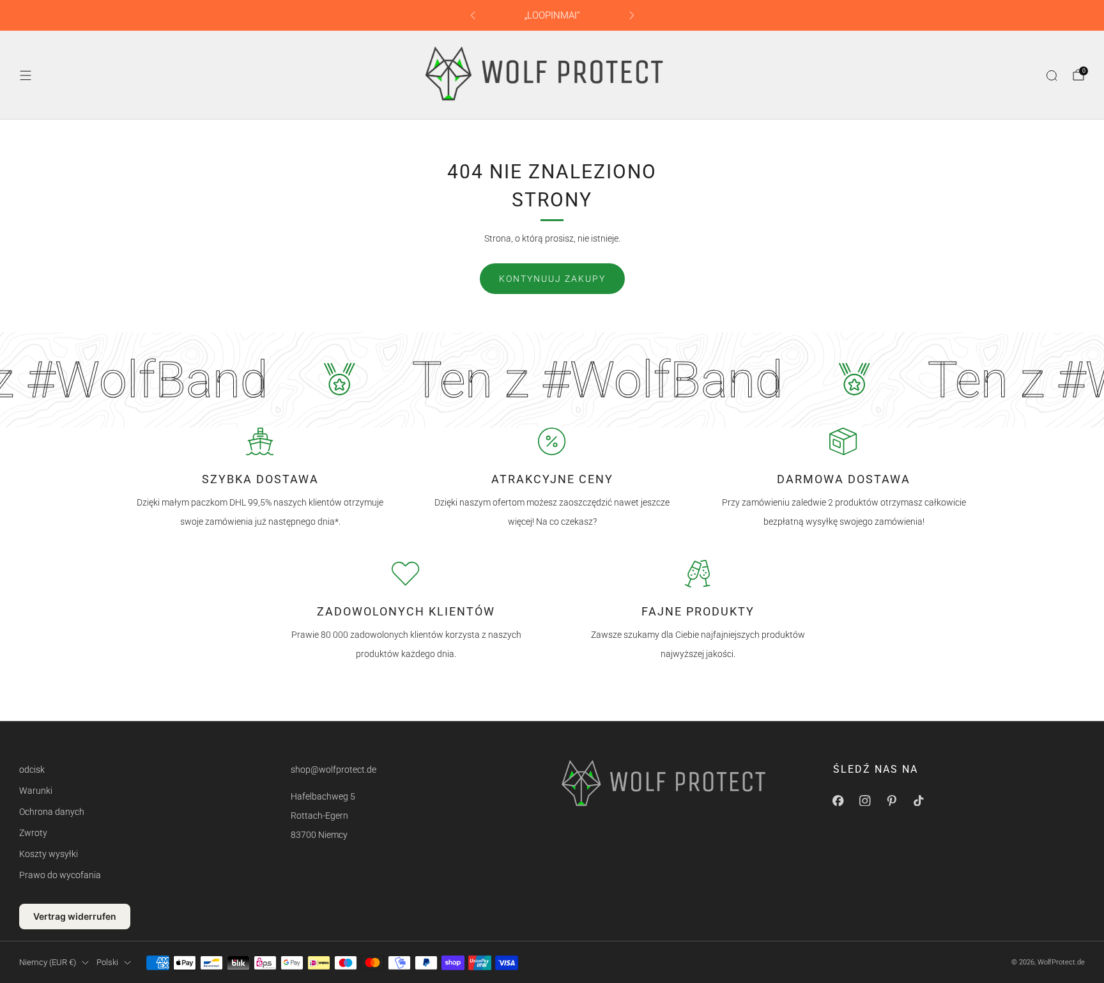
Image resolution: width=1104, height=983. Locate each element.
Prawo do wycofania (60, 875)
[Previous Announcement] (472, 15)
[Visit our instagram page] (865, 800)
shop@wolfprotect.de (333, 769)
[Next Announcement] (632, 15)
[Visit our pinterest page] (891, 800)
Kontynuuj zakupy (552, 279)
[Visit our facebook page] (838, 800)
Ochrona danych (51, 812)
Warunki (35, 791)
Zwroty (33, 833)
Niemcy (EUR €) (47, 962)
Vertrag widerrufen (74, 916)
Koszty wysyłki (48, 854)
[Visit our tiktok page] (918, 800)
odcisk (32, 769)
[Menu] (25, 75)
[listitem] (552, 15)
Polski (107, 962)
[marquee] (552, 380)
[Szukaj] (1051, 75)
